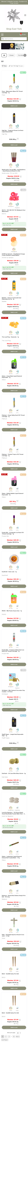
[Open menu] (25, 15)
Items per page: (11, 1032)
